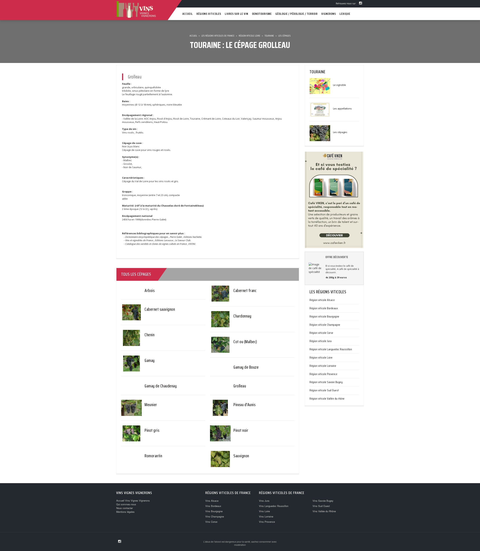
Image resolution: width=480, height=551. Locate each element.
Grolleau (239, 386)
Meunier (151, 404)
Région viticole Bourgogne (324, 316)
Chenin (149, 335)
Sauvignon (241, 456)
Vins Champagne (214, 516)
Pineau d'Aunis (244, 404)
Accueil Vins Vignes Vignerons (133, 500)
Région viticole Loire (321, 357)
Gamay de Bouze (246, 367)
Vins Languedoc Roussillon (273, 506)
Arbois (150, 290)
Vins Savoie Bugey (323, 500)
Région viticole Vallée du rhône (327, 398)
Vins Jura (264, 500)
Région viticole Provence (323, 374)
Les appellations (342, 108)
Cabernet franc (244, 290)
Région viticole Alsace (322, 300)
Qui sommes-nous (126, 504)
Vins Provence (267, 521)
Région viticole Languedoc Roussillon (331, 349)
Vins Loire (264, 511)
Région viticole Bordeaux (324, 308)
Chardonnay (242, 316)
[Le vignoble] (320, 85)
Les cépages (340, 132)
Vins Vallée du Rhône (324, 511)
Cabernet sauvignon (160, 309)
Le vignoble (339, 85)
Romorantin (153, 456)
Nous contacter (124, 508)
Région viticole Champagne (325, 324)
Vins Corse (211, 521)
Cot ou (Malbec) (245, 341)
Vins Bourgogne (214, 511)
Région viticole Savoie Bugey (326, 382)
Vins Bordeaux (213, 506)
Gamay (150, 360)
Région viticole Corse (321, 332)
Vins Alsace (211, 500)
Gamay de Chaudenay (161, 386)
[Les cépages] (320, 133)
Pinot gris (152, 430)
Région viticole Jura (321, 341)
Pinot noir (240, 430)
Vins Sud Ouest (321, 506)
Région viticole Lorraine (323, 365)
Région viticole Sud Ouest (324, 390)
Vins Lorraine (266, 516)
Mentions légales (125, 512)
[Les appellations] (320, 109)
